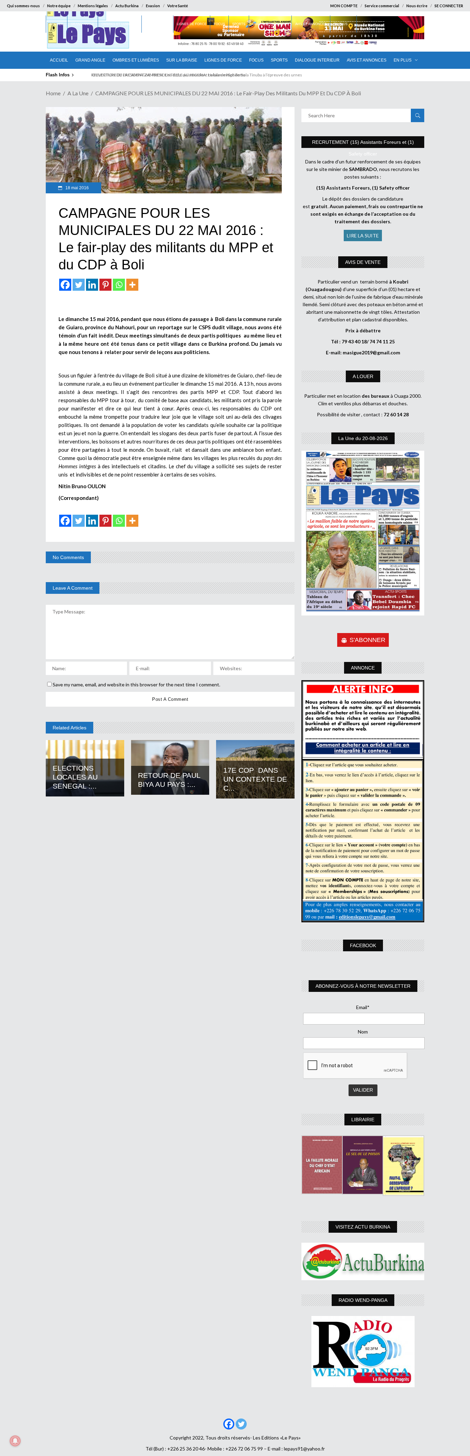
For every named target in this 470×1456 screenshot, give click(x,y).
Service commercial (382, 5)
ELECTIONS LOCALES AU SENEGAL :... (75, 777)
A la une (77, 93)
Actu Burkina (127, 5)
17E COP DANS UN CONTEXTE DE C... (255, 779)
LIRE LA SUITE (363, 235)
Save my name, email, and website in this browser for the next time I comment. (136, 684)
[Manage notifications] (15, 1440)
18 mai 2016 (76, 187)
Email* (363, 1007)
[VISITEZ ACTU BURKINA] (362, 1261)
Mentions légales (93, 5)
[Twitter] (79, 285)
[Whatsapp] (119, 285)
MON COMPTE (343, 5)
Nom (363, 1032)
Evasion (153, 5)
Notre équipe (59, 5)
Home (53, 93)
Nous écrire (416, 5)
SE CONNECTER (449, 5)
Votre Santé (177, 5)
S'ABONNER (367, 639)
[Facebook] (65, 285)
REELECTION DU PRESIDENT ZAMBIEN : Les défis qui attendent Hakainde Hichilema (165, 74)
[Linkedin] (92, 285)
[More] (132, 285)
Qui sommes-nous (23, 5)
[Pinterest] (105, 285)
